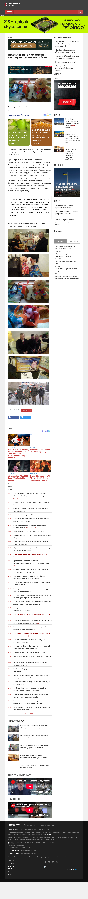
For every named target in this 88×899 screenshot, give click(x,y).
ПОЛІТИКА (11, 861)
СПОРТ (10, 869)
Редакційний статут (13, 854)
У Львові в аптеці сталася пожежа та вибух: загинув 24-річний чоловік (65, 51)
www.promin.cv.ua (46, 834)
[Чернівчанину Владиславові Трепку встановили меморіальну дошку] (13, 767)
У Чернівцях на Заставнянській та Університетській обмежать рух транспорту (65, 68)
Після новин (14, 798)
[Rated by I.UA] (48, 869)
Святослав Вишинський (14, 857)
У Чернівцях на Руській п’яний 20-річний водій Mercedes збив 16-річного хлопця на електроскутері (67, 44)
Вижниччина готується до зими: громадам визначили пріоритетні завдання (64, 222)
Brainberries (11, 447)
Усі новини (29, 713)
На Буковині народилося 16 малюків (65, 62)
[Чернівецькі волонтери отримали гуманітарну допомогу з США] (13, 737)
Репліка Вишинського (19, 775)
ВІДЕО (9, 872)
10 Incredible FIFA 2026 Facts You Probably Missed (18, 478)
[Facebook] (45, 861)
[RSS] (56, 861)
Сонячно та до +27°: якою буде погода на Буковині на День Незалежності (67, 57)
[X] (53, 861)
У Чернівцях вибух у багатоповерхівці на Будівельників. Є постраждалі (67, 255)
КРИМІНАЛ (11, 864)
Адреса (10, 842)
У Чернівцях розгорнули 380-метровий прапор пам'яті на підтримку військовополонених (66, 213)
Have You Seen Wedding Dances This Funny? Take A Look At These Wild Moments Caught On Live (18, 454)
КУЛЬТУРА (11, 866)
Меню (9, 12)
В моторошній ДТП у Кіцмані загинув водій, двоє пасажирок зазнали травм (66, 270)
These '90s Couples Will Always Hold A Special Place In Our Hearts (40, 478)
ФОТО (9, 874)
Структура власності (13, 850)
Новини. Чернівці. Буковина (16, 829)
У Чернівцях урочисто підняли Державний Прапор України (64, 206)
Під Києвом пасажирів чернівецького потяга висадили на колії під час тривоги (67, 277)
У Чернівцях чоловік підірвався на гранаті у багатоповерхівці (65, 247)
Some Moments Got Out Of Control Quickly (40, 451)
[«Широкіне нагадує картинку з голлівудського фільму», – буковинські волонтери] (13, 728)
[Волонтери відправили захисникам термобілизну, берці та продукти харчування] (13, 757)
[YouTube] (49, 861)
